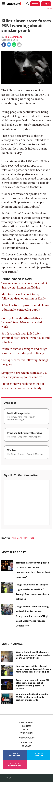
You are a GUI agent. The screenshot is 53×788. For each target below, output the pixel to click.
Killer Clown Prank (20, 537)
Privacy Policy (27, 738)
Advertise (26, 743)
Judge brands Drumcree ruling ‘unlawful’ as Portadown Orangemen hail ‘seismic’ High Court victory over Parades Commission (32, 616)
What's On (26, 733)
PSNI (32, 537)
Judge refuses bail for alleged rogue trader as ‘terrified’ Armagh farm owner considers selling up (33, 669)
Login (46, 4)
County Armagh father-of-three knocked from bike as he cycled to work (23, 323)
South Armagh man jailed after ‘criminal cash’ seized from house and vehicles (25, 338)
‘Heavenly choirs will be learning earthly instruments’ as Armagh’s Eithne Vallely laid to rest (33, 655)
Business (26, 726)
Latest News (26, 723)
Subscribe (35, 4)
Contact (26, 746)
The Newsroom (13, 36)
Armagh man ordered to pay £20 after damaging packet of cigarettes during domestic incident (32, 684)
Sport (26, 729)
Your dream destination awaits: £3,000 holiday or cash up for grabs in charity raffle (32, 697)
